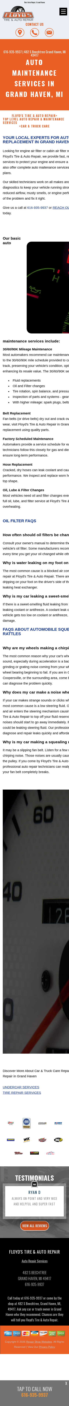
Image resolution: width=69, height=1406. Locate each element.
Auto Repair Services (34, 1261)
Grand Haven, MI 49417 (48, 53)
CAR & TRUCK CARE (35, 126)
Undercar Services (21, 1087)
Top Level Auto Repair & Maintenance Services (33, 121)
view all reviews (34, 1225)
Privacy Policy (47, 1346)
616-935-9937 (12, 51)
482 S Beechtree (34, 51)
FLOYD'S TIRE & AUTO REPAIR (34, 116)
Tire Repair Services (22, 1093)
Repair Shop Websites (39, 1341)
